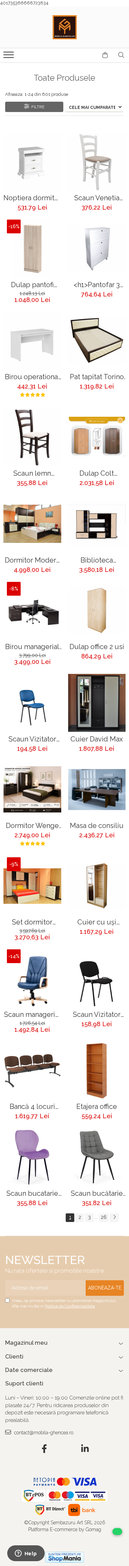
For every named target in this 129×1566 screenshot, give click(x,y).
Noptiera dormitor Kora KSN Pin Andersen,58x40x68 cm (32, 198)
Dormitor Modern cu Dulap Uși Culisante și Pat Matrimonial (32, 560)
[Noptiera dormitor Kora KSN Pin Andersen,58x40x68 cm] (32, 162)
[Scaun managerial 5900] (32, 978)
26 (104, 1217)
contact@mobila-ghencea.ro (43, 1432)
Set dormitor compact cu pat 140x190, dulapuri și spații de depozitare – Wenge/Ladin (32, 922)
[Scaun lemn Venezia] (32, 437)
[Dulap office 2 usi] (97, 611)
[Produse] (9, 57)
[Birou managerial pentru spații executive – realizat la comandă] (32, 611)
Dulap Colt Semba (96, 473)
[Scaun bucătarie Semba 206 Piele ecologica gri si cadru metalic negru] (97, 1157)
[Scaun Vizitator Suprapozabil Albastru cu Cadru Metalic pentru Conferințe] (32, 703)
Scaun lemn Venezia (32, 473)
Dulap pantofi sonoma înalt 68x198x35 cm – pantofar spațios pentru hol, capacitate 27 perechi (32, 285)
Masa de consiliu (96, 826)
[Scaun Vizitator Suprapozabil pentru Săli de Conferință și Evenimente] (97, 978)
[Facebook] (44, 1449)
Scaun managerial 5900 (32, 1015)
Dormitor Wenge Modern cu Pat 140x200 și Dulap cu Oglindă (32, 826)
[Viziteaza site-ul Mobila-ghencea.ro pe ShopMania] (64, 1557)
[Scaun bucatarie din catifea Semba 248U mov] (32, 1157)
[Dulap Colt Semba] (97, 437)
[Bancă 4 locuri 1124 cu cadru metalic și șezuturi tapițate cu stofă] (32, 1071)
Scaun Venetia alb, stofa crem (97, 198)
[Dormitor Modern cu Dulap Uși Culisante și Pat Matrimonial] (32, 524)
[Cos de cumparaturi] (105, 55)
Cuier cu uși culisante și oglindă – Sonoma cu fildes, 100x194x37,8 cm (97, 922)
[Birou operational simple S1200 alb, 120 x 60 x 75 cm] (32, 341)
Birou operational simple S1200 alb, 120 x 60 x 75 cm (32, 377)
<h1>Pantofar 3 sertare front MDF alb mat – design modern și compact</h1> (96, 285)
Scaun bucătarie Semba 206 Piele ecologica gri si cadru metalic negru (97, 1194)
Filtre (36, 106)
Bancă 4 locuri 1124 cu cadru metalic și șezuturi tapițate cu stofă (32, 1107)
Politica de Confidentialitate (70, 1306)
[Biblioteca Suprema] (97, 524)
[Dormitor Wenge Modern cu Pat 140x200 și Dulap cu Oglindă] (32, 790)
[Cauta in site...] (121, 55)
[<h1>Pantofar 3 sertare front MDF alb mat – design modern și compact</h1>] (97, 248)
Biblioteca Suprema (96, 560)
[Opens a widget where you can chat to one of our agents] (26, 1554)
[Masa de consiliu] (97, 790)
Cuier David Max (97, 739)
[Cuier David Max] (97, 703)
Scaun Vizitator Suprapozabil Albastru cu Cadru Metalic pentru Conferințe (32, 739)
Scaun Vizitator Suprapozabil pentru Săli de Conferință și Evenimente (96, 1015)
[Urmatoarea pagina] (114, 1217)
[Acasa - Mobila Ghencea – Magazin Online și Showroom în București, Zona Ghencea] (64, 27)
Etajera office (96, 1107)
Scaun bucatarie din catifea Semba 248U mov (32, 1194)
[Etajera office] (97, 1071)
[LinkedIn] (85, 1449)
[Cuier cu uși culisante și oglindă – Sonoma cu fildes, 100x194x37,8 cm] (97, 886)
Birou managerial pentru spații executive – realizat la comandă (32, 647)
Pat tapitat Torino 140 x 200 (97, 377)
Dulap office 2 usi (96, 647)
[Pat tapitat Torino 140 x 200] (97, 341)
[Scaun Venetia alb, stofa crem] (97, 162)
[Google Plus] (64, 1449)
